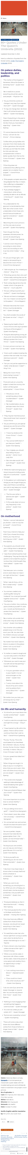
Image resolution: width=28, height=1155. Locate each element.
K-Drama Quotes (8, 1130)
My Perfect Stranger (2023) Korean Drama (20, 1135)
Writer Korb (15, 39)
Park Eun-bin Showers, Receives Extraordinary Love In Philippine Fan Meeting (7, 1137)
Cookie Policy (7, 1148)
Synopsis (4, 1080)
